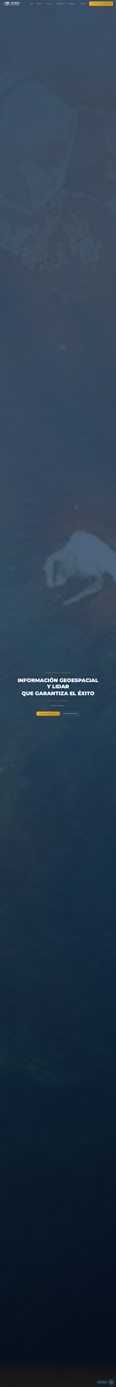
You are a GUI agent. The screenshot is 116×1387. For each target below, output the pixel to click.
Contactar (102, 1382)
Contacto (83, 3)
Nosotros (39, 3)
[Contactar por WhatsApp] (111, 1382)
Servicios (48, 3)
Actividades (71, 3)
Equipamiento (60, 3)
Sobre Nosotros (70, 713)
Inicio (31, 3)
